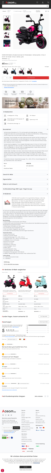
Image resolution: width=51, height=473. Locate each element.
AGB (13, 431)
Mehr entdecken (39, 396)
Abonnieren (16, 427)
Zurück (4, 11)
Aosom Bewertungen (40, 421)
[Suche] (47, 6)
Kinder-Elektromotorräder (27, 11)
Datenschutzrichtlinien (8, 432)
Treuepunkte (24, 437)
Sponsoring (24, 431)
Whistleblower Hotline (40, 422)
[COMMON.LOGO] (11, 2)
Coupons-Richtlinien (26, 426)
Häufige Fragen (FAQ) (26, 417)
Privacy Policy (36, 462)
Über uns (37, 412)
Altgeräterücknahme (26, 429)
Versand (23, 419)
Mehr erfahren (16, 327)
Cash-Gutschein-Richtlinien (27, 428)
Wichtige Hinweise (25, 421)
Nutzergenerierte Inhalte (27, 441)
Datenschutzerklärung (40, 415)
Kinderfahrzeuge (18, 11)
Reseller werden (39, 419)
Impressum (38, 417)
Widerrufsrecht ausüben (27, 439)
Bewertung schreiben (44, 321)
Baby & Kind (9, 11)
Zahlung (23, 412)
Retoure (23, 414)
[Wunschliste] (37, 2)
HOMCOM (28, 163)
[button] (25, 129)
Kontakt (23, 415)
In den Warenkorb (31, 77)
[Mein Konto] (42, 2)
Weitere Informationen (9, 87)
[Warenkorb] (48, 2)
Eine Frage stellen (43, 316)
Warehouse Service (26, 424)
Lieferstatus (24, 435)
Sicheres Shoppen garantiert (28, 422)
